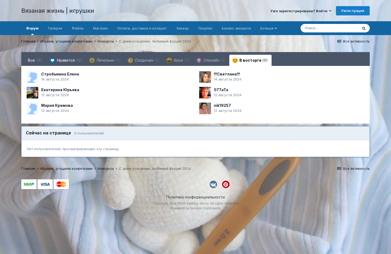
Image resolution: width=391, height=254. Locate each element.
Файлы (78, 28)
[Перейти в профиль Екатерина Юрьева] (32, 93)
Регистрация (353, 11)
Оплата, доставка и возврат (142, 28)
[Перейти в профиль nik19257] (205, 108)
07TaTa (221, 89)
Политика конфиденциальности (195, 197)
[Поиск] (364, 28)
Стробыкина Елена (60, 74)
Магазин (100, 28)
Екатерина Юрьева (60, 89)
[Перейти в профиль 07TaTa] (205, 93)
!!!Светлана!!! (227, 74)
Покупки (205, 28)
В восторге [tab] (253, 60)
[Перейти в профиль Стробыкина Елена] (32, 77)
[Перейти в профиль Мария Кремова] (32, 108)
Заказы (182, 28)
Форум (32, 28)
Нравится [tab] (69, 60)
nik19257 (222, 105)
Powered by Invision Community (195, 208)
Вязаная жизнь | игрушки (57, 10)
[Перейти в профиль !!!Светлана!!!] (205, 77)
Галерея (55, 28)
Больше (267, 28)
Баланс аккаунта (236, 28)
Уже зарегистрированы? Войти (299, 11)
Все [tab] (35, 60)
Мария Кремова (57, 105)
